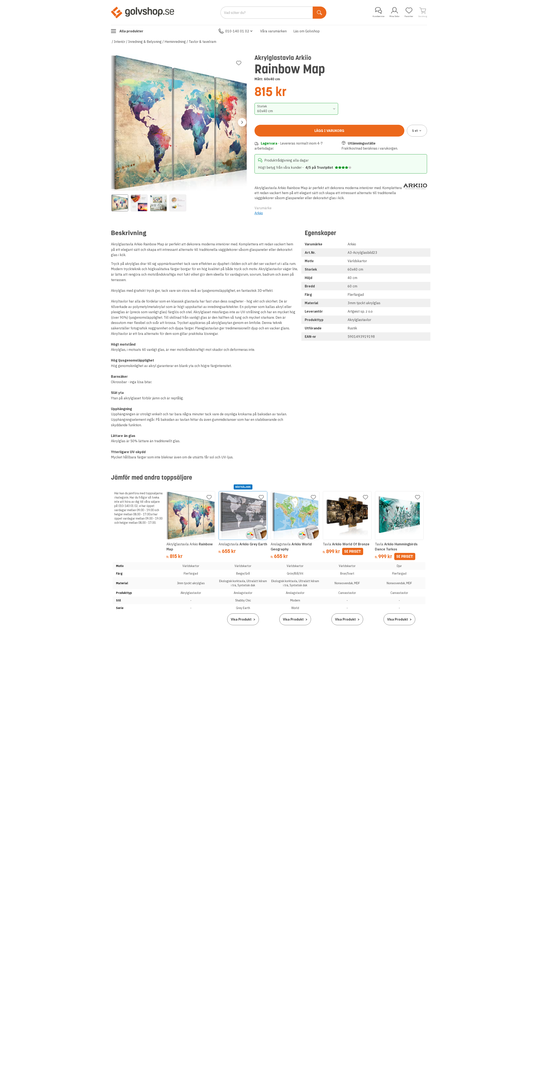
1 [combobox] (415, 131)
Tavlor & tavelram (202, 41)
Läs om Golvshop (306, 31)
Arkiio (258, 213)
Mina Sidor (394, 16)
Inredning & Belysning (145, 41)
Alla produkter (131, 31)
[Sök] (319, 13)
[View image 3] (158, 203)
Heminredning (175, 41)
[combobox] (296, 109)
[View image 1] (119, 203)
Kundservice (378, 16)
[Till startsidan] (142, 12)
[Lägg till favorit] (238, 63)
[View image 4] (177, 203)
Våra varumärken (273, 31)
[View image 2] (139, 203)
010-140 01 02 (237, 31)
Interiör (119, 41)
